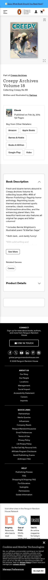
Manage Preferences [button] (13, 569)
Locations (24, 382)
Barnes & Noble (16, 137)
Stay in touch (25, 343)
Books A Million (16, 145)
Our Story (24, 374)
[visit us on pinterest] (33, 353)
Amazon (12, 130)
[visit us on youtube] (21, 353)
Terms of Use (24, 436)
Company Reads (24, 425)
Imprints (24, 400)
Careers (24, 397)
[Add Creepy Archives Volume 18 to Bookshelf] (44, 19)
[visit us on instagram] (39, 353)
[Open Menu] (5, 11)
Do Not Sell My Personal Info (24, 447)
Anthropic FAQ (24, 459)
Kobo (29, 152)
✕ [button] (44, 543)
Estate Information (24, 494)
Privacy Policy (24, 440)
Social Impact (24, 389)
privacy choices (19, 564)
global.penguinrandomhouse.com (24, 357)
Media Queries (24, 417)
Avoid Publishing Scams (24, 455)
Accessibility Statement (24, 393)
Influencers (24, 421)
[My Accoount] (36, 12)
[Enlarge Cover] (44, 60)
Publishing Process (24, 472)
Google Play (14, 152)
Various (33, 95)
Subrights (24, 487)
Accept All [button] (38, 570)
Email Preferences (24, 432)
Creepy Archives (19, 75)
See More (13, 251)
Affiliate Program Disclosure (24, 451)
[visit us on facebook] (10, 353)
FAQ (24, 476)
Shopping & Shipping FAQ (24, 479)
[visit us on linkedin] (27, 353)
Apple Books (28, 130)
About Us (24, 370)
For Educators (24, 483)
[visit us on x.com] (16, 353)
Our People (24, 378)
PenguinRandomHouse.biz (24, 429)
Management (24, 385)
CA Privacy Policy (24, 444)
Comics (11, 268)
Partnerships (24, 413)
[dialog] (24, 559)
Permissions (24, 491)
